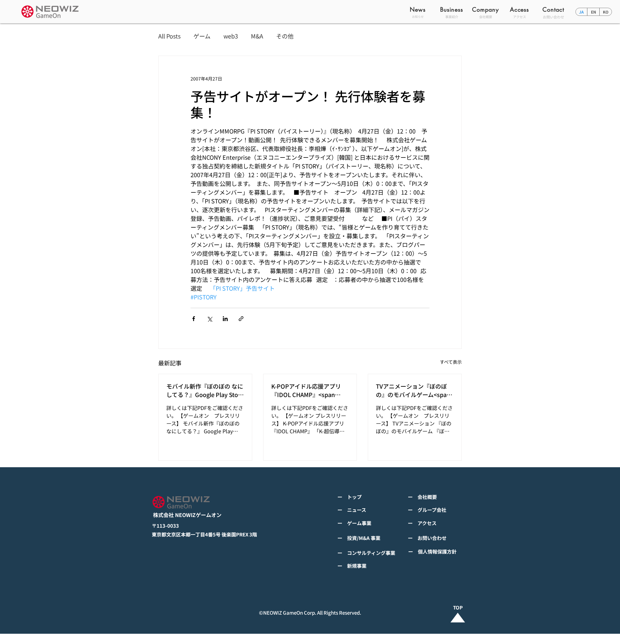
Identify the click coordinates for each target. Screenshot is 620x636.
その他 (285, 36)
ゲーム (202, 36)
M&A (257, 36)
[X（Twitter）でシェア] (209, 319)
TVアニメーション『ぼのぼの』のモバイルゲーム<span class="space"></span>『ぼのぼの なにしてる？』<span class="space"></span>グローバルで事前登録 (413, 390)
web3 (230, 36)
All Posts (169, 36)
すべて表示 (451, 362)
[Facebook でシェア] (194, 319)
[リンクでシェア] (241, 319)
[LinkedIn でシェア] (225, 319)
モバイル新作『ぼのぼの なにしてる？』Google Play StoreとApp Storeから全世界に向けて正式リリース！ (204, 390)
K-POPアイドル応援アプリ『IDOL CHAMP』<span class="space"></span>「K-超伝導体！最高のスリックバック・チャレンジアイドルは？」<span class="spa (308, 390)
